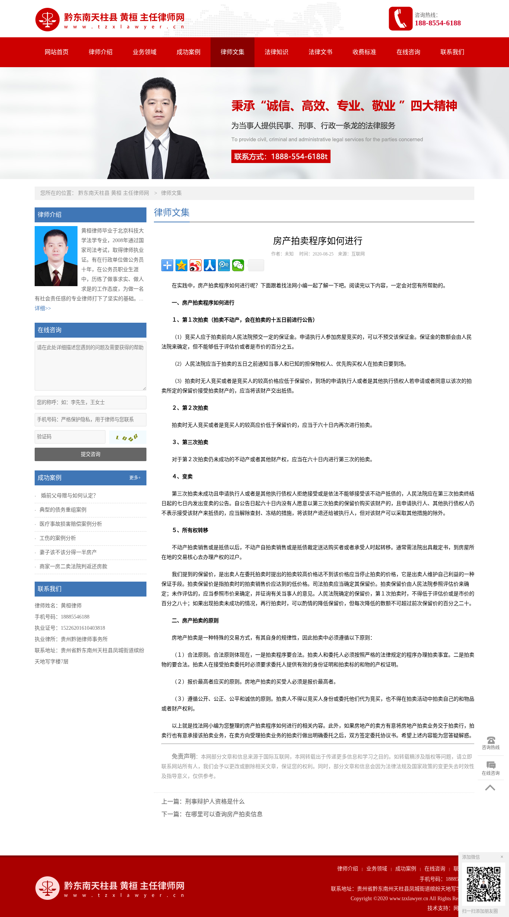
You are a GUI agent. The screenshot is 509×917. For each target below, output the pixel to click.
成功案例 (188, 52)
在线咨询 (408, 52)
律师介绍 (101, 52)
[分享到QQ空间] (181, 265)
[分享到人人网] (210, 265)
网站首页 (57, 52)
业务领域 (145, 52)
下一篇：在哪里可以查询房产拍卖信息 (212, 814)
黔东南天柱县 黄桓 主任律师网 (113, 193)
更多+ (135, 478)
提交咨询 (90, 454)
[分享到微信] (238, 265)
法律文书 (320, 52)
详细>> (43, 308)
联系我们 (452, 52)
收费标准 (364, 52)
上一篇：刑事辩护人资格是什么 (203, 801)
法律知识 (276, 52)
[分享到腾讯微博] (224, 265)
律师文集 (232, 52)
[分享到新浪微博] (196, 265)
